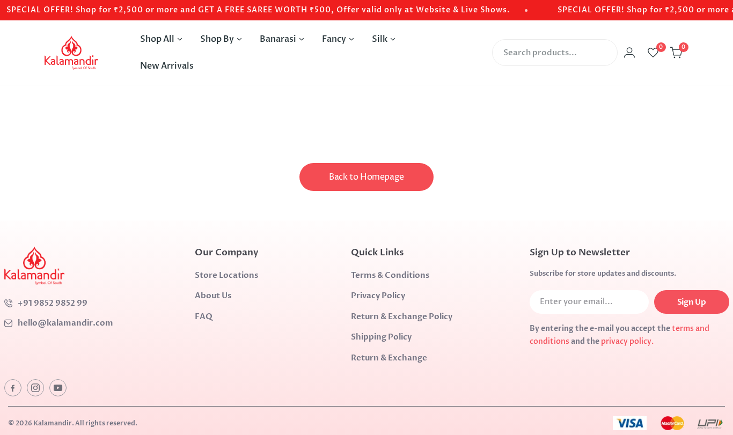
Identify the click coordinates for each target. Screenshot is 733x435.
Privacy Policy (378, 295)
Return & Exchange (389, 357)
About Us (213, 295)
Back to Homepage (366, 177)
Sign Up (691, 302)
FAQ (203, 316)
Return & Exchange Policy (401, 316)
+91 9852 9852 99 (52, 303)
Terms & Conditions (390, 275)
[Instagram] (35, 387)
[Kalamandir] (71, 52)
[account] (629, 52)
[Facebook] (12, 387)
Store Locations (226, 275)
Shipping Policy (381, 336)
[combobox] (555, 52)
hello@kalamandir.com (65, 323)
